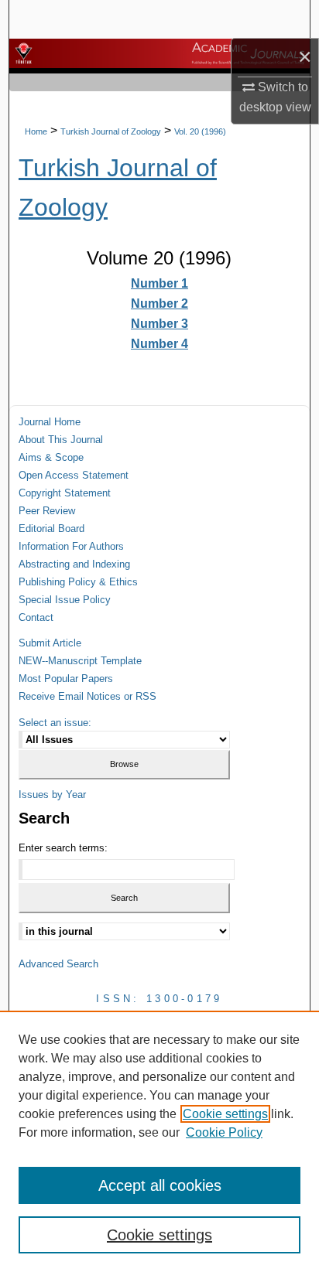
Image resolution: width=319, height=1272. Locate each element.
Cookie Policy (224, 1132)
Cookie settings (225, 1113)
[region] (159, 1141)
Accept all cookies (159, 1185)
